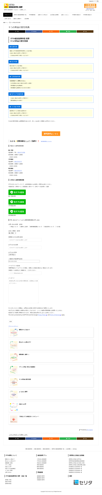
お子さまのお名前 (13, 244)
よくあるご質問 (8, 470)
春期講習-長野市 (41, 476)
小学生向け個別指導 (41, 459)
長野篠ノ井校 (8, 479)
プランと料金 (8, 464)
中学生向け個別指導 (41, 461)
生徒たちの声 (8, 466)
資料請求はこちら (51, 133)
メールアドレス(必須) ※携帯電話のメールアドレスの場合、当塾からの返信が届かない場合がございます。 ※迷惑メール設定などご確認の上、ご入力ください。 (31, 268)
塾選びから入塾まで (9, 459)
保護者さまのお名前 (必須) (15, 237)
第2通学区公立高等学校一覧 (75, 468)
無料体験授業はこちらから (46, 141)
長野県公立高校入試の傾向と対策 (76, 463)
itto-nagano (90, 430)
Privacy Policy (42, 315)
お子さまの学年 (12, 252)
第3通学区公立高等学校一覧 (75, 470)
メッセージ (11, 278)
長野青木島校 (8, 483)
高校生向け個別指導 (41, 463)
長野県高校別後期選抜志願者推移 (76, 461)
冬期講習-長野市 (41, 479)
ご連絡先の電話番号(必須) (15, 259)
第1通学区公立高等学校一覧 (75, 466)
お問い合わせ (8, 472)
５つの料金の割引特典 (15, 22)
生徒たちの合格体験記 (10, 468)
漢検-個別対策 (40, 468)
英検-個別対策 (40, 464)
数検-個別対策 (40, 466)
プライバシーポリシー (13, 326)
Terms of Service (54, 315)
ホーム (6, 22)
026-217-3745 (21, 152)
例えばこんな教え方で (10, 461)
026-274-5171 (18, 170)
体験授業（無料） (9, 463)
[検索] (98, 1)
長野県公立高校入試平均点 (75, 459)
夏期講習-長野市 (41, 478)
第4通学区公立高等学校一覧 (75, 472)
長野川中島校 (8, 481)
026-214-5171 (18, 161)
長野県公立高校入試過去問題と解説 (77, 464)
